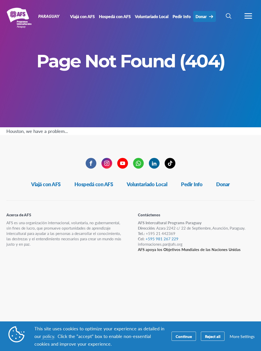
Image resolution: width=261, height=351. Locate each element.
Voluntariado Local (147, 184)
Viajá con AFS (46, 184)
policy (47, 336)
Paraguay (22, 17)
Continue (184, 336)
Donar (223, 184)
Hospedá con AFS (93, 184)
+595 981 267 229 (162, 238)
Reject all (212, 336)
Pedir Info (191, 184)
